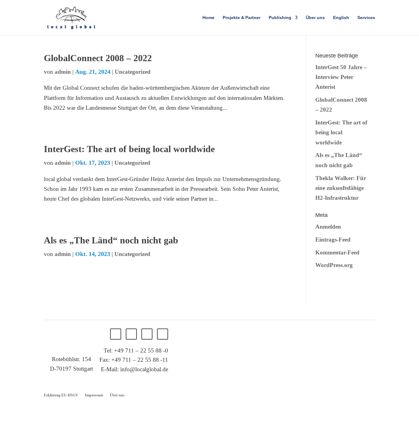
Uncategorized (133, 72)
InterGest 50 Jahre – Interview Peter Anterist (341, 77)
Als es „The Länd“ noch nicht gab (111, 240)
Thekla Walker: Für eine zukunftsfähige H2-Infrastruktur (340, 188)
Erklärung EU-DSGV (61, 395)
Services (366, 17)
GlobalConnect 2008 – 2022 (98, 58)
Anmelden (328, 226)
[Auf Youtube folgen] (162, 334)
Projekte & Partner (241, 17)
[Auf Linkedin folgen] (146, 334)
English (341, 17)
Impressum (94, 395)
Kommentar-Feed (337, 252)
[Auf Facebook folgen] (115, 334)
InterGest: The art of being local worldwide (129, 149)
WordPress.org (334, 265)
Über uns (315, 17)
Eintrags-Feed (333, 239)
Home (208, 17)
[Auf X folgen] (131, 334)
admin (63, 72)
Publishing (280, 17)
